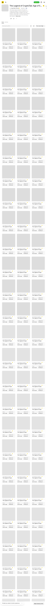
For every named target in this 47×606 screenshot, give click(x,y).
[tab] (3, 22)
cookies (8, 603)
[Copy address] (11, 18)
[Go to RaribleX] (36, 2)
